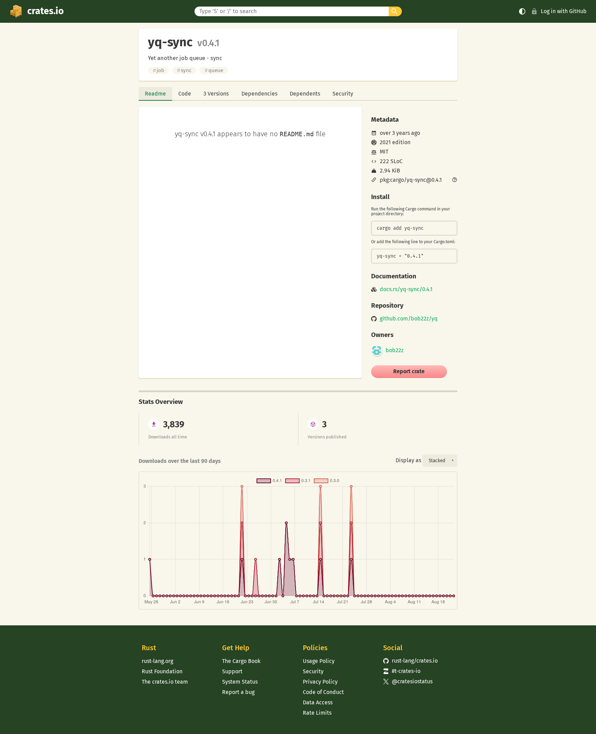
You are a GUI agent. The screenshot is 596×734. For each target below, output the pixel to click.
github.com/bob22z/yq (409, 319)
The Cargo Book (241, 661)
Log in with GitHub (564, 11)
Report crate (409, 371)
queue (214, 70)
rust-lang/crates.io (410, 660)
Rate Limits (317, 713)
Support (232, 671)
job (158, 70)
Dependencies (259, 93)
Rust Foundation (162, 671)
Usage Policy (319, 661)
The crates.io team (165, 681)
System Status (240, 681)
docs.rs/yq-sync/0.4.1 (406, 289)
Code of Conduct (323, 692)
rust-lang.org (157, 661)
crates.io (45, 11)
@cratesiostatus (408, 681)
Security (342, 93)
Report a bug (238, 692)
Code (184, 93)
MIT (384, 151)
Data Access (317, 702)
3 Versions (216, 93)
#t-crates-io (401, 671)
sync (184, 70)
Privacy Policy (320, 681)
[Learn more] (454, 180)
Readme (155, 93)
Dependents (305, 93)
